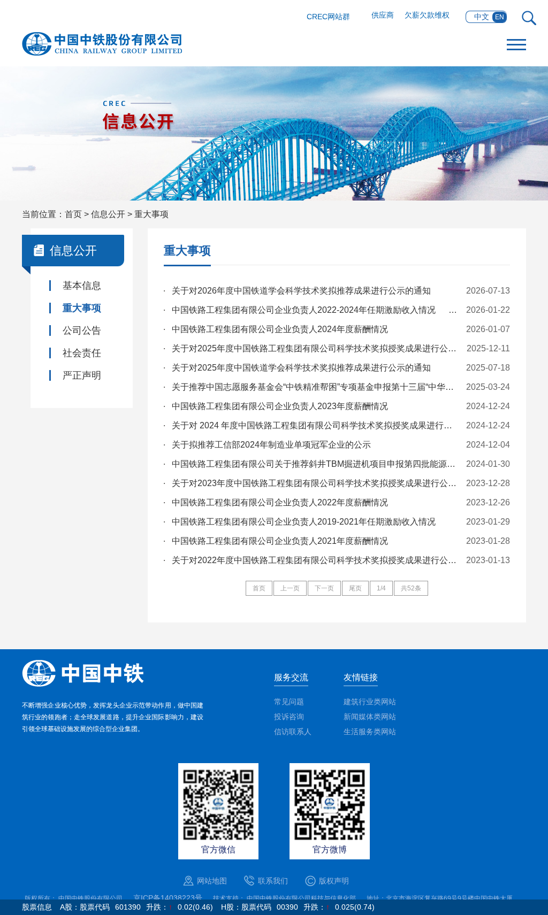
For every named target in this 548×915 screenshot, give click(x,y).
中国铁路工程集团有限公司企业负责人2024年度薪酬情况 (281, 329)
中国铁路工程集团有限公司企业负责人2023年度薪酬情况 (280, 406)
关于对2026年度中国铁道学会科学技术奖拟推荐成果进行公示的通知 (301, 290)
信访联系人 (292, 731)
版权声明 (334, 880)
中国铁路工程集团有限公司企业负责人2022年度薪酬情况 (280, 502)
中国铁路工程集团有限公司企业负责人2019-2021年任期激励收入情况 (304, 521)
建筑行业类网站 (370, 701)
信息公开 (108, 214)
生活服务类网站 (370, 731)
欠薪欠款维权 (427, 15)
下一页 (324, 588)
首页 (73, 214)
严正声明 (82, 375)
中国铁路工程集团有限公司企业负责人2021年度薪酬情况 (280, 540)
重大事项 (151, 214)
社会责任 (82, 353)
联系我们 (273, 880)
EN (499, 17)
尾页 (355, 588)
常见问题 (289, 701)
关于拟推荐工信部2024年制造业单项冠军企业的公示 (271, 444)
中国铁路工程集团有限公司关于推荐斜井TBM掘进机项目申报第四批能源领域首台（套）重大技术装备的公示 (315, 463)
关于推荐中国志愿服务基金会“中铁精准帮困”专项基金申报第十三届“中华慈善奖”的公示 (315, 386)
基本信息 (82, 285)
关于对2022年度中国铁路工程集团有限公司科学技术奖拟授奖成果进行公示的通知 (315, 560)
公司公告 (82, 330)
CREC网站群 (328, 16)
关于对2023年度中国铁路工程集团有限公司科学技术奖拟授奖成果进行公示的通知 (315, 483)
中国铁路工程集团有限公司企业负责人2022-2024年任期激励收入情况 (315, 309)
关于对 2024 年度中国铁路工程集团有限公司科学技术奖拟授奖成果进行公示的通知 (315, 425)
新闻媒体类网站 (370, 716)
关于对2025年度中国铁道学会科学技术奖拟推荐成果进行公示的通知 (301, 367)
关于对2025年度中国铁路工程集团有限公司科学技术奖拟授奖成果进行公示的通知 (315, 348)
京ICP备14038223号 (167, 898)
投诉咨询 (289, 716)
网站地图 (212, 880)
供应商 (382, 15)
